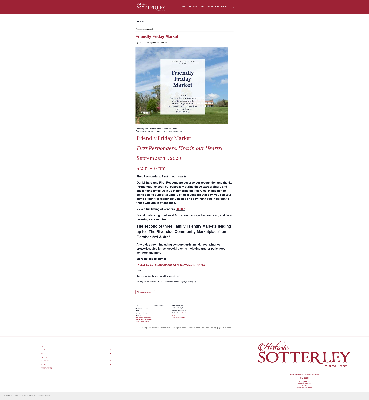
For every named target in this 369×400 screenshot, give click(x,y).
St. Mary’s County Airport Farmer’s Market (155, 328)
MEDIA (217, 7)
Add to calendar (145, 292)
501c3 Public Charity (21, 395)
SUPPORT (210, 7)
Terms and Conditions (44, 395)
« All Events (139, 21)
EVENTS (202, 7)
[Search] (232, 7)
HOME (184, 7)
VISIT (190, 7)
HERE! (180, 209)
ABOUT (195, 7)
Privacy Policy (32, 395)
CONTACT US (225, 7)
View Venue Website (178, 317)
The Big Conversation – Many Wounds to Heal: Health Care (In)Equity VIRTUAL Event (202, 328)
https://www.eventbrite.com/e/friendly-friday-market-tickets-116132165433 (143, 319)
